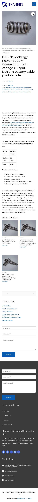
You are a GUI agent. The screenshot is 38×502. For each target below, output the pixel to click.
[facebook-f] (4, 452)
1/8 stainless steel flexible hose (14, 87)
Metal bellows (6, 306)
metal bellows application (13, 125)
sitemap (28, 498)
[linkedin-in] (19, 452)
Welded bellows (7, 320)
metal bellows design (22, 89)
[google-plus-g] (11, 452)
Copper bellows (7, 312)
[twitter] (7, 452)
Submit (8, 354)
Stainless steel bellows (9, 309)
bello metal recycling (18, 122)
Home (4, 48)
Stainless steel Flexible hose (11, 317)
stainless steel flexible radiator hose (20, 92)
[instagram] (15, 452)
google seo (21, 498)
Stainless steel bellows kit (10, 314)
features (9, 48)
